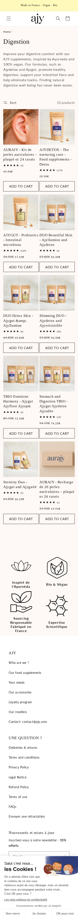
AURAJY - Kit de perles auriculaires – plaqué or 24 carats (20, 154)
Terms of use (18, 797)
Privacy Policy (19, 767)
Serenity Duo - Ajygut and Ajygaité (20, 484)
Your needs (17, 682)
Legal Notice (17, 777)
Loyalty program (20, 702)
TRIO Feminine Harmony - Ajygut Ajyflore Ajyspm (18, 401)
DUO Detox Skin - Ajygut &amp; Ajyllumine (18, 320)
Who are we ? (19, 662)
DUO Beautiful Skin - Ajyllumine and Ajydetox (56, 240)
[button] (8, 18)
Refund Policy (19, 787)
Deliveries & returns (23, 747)
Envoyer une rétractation (27, 816)
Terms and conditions (24, 757)
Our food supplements (25, 673)
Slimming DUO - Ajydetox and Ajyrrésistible (53, 320)
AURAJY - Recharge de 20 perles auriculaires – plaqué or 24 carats (57, 489)
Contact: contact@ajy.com (28, 722)
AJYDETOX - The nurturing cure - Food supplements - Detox (55, 157)
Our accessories (20, 692)
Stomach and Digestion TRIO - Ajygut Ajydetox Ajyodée (53, 403)
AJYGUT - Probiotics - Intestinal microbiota (20, 240)
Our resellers (18, 712)
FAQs (12, 806)
